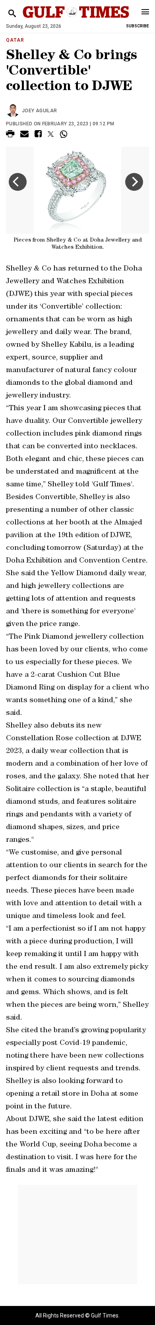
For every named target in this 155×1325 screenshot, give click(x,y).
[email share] (24, 135)
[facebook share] (38, 135)
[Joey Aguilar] (14, 110)
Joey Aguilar (39, 110)
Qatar (15, 40)
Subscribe (137, 26)
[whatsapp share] (65, 134)
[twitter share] (51, 134)
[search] (12, 13)
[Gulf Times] (75, 19)
